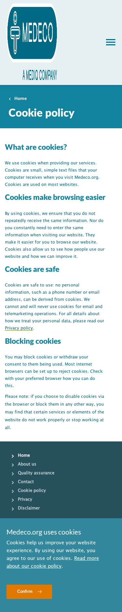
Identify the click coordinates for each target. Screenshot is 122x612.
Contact (26, 482)
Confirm (25, 592)
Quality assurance (36, 473)
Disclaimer (29, 508)
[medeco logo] (32, 42)
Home (20, 99)
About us (27, 464)
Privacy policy (19, 328)
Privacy (25, 499)
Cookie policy (32, 491)
